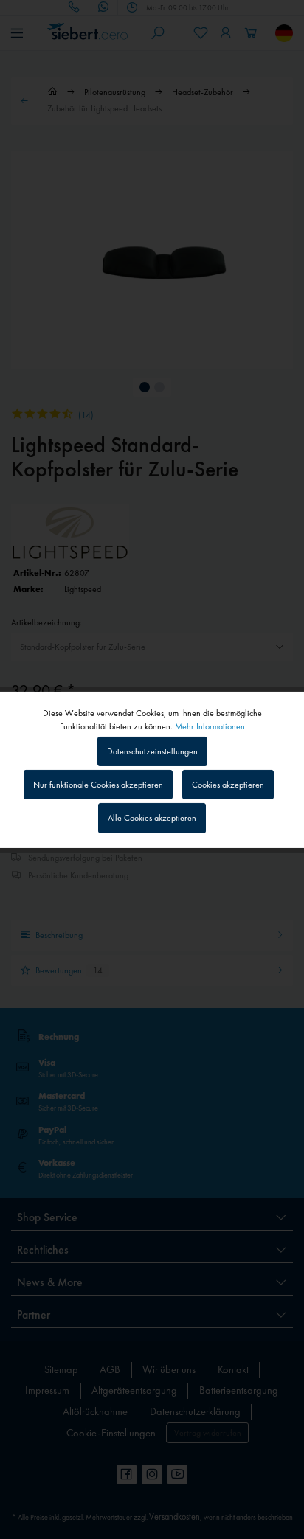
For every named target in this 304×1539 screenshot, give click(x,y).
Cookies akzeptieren (228, 785)
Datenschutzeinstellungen (152, 751)
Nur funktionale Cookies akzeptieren (98, 785)
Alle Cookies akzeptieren (152, 818)
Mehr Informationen (210, 726)
